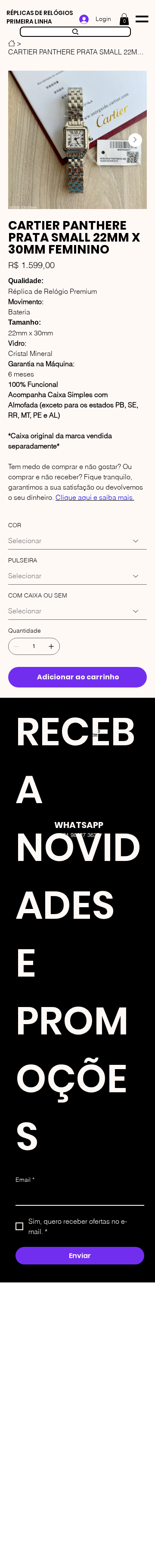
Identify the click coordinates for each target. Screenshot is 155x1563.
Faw (94, 734)
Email (25, 1179)
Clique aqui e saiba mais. (95, 497)
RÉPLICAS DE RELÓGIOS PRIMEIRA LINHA (39, 17)
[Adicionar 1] (51, 646)
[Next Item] (135, 140)
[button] (124, 19)
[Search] (75, 32)
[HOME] (11, 43)
